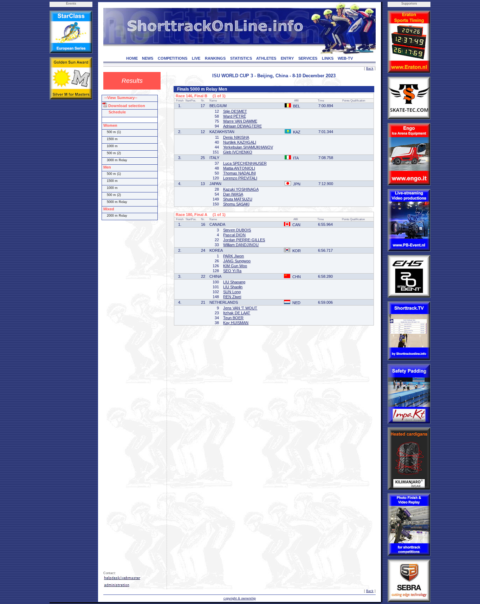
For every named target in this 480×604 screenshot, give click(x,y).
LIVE (196, 58)
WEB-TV (345, 58)
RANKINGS (215, 58)
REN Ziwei (232, 297)
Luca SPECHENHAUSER (245, 163)
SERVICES (307, 58)
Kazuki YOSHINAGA (241, 189)
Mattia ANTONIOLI (239, 168)
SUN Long (232, 292)
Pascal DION (234, 235)
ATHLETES (266, 58)
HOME (132, 58)
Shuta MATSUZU (237, 199)
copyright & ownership (239, 598)
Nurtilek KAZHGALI (239, 142)
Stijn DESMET (235, 111)
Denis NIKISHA (236, 137)
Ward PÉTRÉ (234, 116)
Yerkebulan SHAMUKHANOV (248, 147)
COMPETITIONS (172, 58)
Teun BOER (233, 318)
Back (370, 68)
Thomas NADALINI (239, 173)
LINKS (327, 58)
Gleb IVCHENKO (237, 152)
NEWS (147, 58)
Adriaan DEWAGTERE (242, 126)
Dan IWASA (233, 194)
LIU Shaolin (232, 287)
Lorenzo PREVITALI (240, 178)
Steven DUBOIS (237, 230)
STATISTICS (241, 58)
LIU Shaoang (234, 282)
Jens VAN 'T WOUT (240, 308)
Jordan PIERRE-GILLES (244, 240)
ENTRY (287, 58)
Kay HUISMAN (235, 323)
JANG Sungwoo (237, 261)
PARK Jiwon (233, 256)
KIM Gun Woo (235, 266)
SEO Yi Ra (232, 271)
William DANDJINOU (241, 245)
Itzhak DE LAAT (236, 313)
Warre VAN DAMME (240, 121)
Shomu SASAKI (236, 204)
